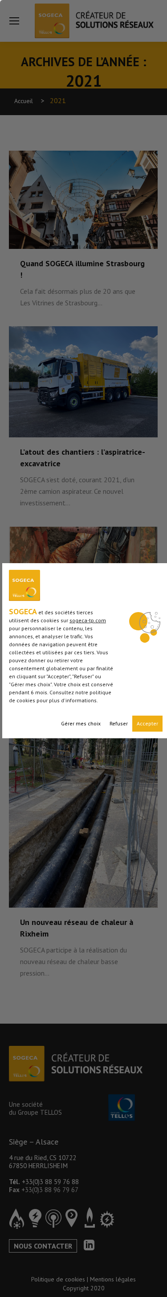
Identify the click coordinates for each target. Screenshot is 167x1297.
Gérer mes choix (81, 723)
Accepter (147, 723)
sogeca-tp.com (87, 620)
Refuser (119, 723)
